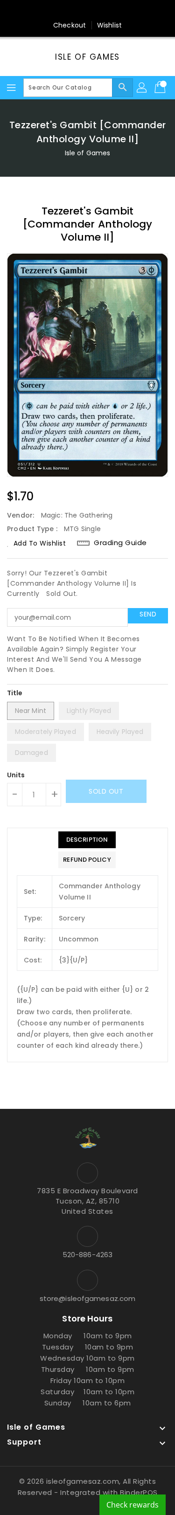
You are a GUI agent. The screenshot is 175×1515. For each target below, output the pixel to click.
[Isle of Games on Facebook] (52, 11)
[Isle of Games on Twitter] (70, 11)
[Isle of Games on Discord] (123, 11)
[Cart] (161, 87)
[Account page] (142, 87)
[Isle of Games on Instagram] (88, 11)
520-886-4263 (87, 1254)
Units (16, 775)
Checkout (69, 25)
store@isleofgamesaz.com (87, 1298)
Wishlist (109, 25)
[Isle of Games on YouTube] (105, 11)
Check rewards (132, 1505)
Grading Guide (120, 542)
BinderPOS (139, 1492)
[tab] (86, 839)
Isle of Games (87, 57)
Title (15, 693)
